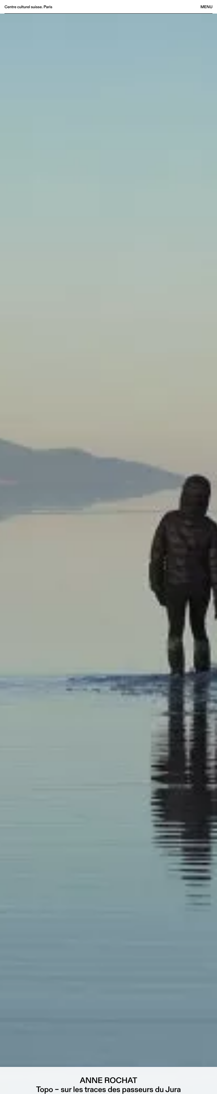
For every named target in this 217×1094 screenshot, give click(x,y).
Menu (206, 7)
